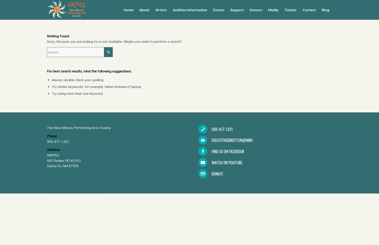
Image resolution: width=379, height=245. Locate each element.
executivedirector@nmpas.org (237, 140)
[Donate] (202, 173)
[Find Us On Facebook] (202, 151)
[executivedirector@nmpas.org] (202, 140)
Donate (217, 174)
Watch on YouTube (227, 162)
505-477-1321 (222, 129)
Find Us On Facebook (228, 151)
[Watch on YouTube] (202, 162)
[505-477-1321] (202, 129)
